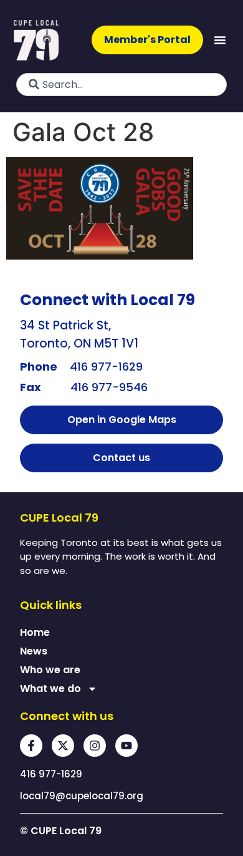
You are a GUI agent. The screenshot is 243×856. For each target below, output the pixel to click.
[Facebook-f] (31, 745)
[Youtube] (126, 745)
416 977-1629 (106, 366)
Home (35, 632)
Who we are (50, 670)
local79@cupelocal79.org (81, 795)
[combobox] (121, 84)
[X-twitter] (63, 745)
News (33, 651)
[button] (220, 40)
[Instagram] (94, 745)
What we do (50, 688)
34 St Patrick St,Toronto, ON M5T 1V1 (79, 334)
